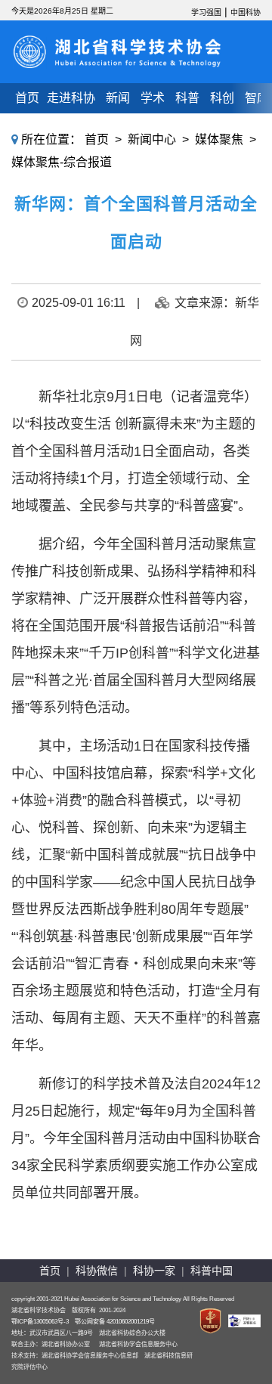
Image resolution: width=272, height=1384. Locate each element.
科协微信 (97, 1271)
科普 (187, 97)
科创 (222, 97)
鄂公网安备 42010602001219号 (115, 1321)
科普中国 (211, 1271)
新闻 (118, 97)
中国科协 (245, 12)
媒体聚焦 (219, 139)
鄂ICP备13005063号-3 (40, 1321)
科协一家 (154, 1271)
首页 (27, 97)
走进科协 (71, 97)
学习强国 (206, 12)
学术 (153, 97)
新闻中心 (152, 139)
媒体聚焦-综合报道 (61, 162)
